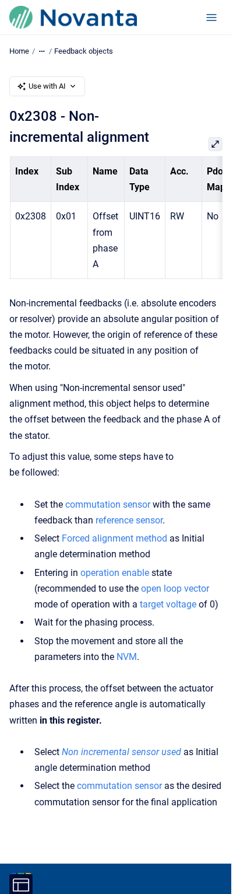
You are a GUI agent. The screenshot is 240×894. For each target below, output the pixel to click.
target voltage (168, 604)
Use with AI (47, 86)
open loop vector (175, 588)
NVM (127, 656)
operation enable (114, 572)
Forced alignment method (114, 538)
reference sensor (129, 520)
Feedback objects (83, 51)
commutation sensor (107, 504)
